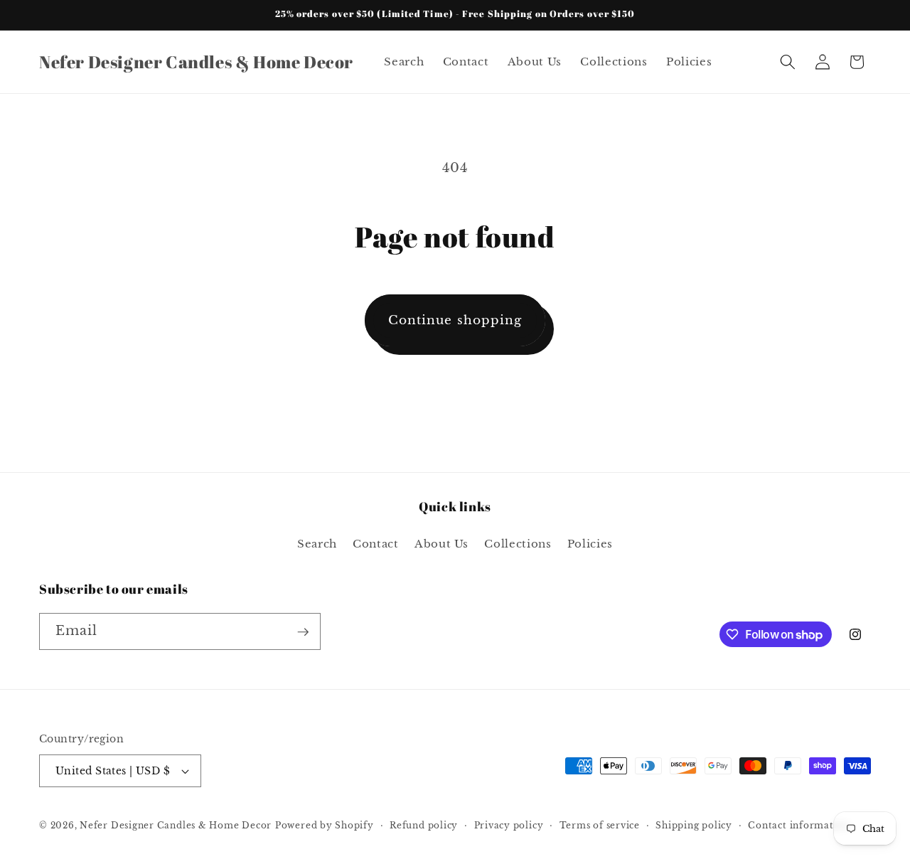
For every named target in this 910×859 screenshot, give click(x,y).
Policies (590, 543)
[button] (788, 62)
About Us (441, 543)
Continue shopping (455, 320)
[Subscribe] (303, 632)
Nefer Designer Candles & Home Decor (176, 825)
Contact (376, 543)
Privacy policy (509, 825)
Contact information (799, 825)
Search (317, 543)
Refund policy (424, 825)
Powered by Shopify (324, 825)
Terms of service (600, 825)
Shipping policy (693, 825)
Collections (517, 543)
